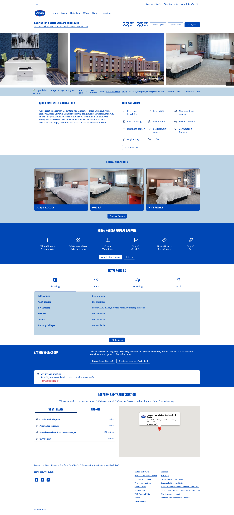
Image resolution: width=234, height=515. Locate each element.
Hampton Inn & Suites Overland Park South (101, 465)
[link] (113, 91)
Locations (38, 465)
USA (47, 465)
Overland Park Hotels (69, 465)
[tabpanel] (117, 313)
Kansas (54, 465)
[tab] (55, 283)
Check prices (193, 24)
